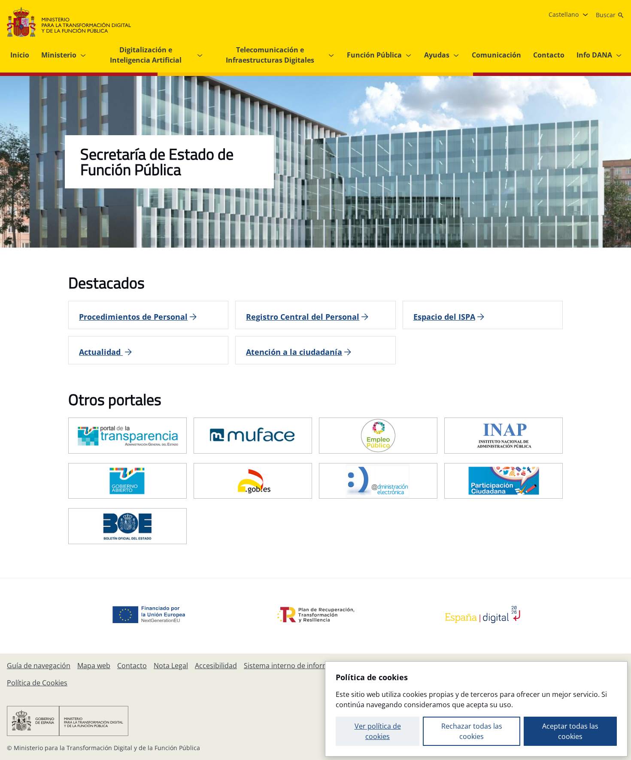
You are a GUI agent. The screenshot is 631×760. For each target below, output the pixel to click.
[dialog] (476, 709)
